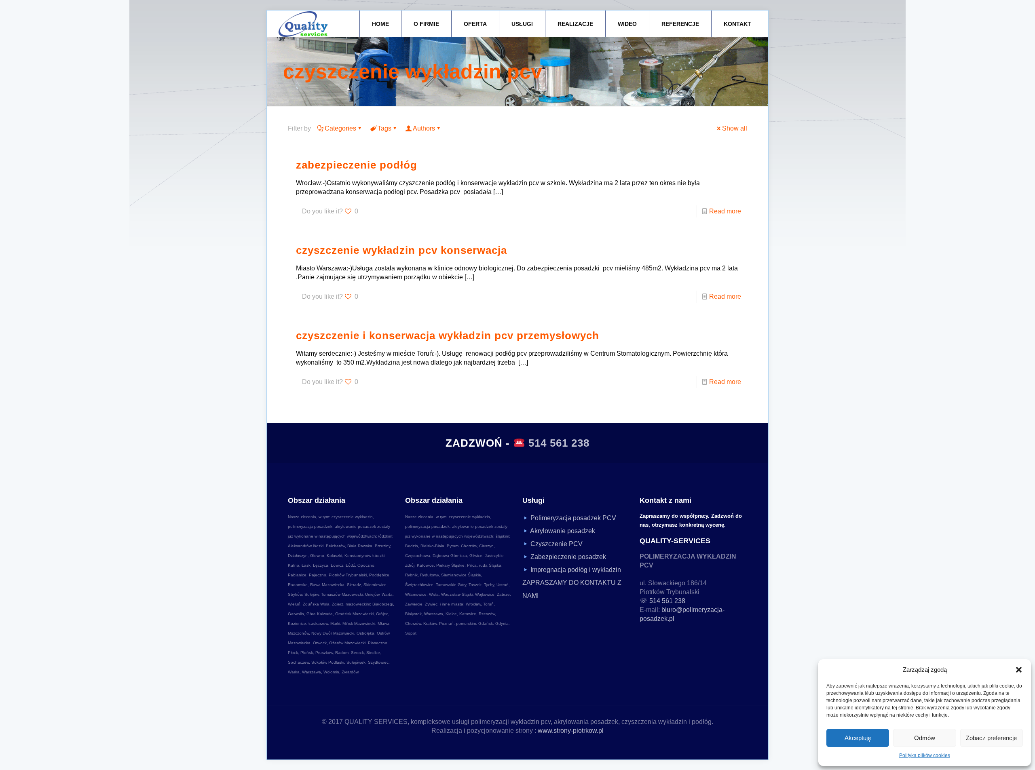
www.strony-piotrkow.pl (571, 730)
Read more (725, 211)
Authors (424, 128)
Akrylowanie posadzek (562, 530)
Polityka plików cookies (924, 755)
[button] (1019, 670)
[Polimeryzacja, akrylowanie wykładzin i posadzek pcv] (303, 24)
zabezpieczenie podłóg (356, 165)
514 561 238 (558, 443)
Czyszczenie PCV (556, 543)
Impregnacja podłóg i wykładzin (575, 569)
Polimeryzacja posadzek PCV (573, 518)
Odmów (924, 737)
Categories (340, 128)
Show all (734, 128)
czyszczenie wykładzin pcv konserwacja (401, 250)
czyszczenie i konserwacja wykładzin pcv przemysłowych (447, 335)
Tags (384, 128)
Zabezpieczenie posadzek (568, 556)
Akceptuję (858, 737)
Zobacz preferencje (991, 737)
